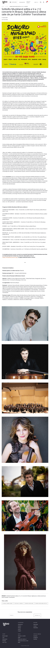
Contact (35, 626)
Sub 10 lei (4, 642)
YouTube (35, 639)
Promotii (4, 640)
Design (19, 627)
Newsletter (35, 627)
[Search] (41, 2)
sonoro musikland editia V (41, 603)
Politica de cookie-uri (22, 639)
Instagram (35, 637)
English (19, 630)
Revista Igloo (28, 2)
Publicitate (35, 624)
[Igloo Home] (4, 2)
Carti (3, 637)
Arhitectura (20, 624)
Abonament (22, 2)
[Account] (43, 2)
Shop (35, 2)
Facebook (35, 635)
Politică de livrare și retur (23, 640)
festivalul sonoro (19, 603)
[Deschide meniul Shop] (37, 2)
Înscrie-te (37, 615)
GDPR (19, 637)
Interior (19, 626)
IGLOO (3, 6)
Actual (6, 6)
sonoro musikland (29, 603)
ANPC (19, 642)
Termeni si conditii (22, 635)
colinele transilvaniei (7, 603)
